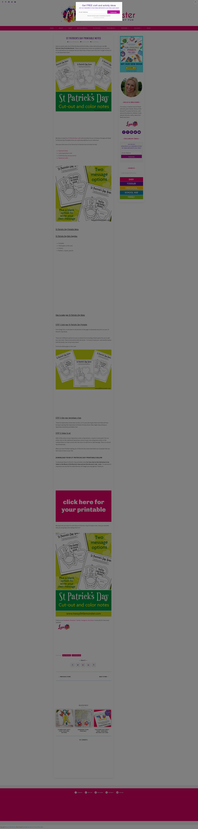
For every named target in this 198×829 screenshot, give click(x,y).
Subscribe (113, 12)
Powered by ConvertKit (99, 17)
